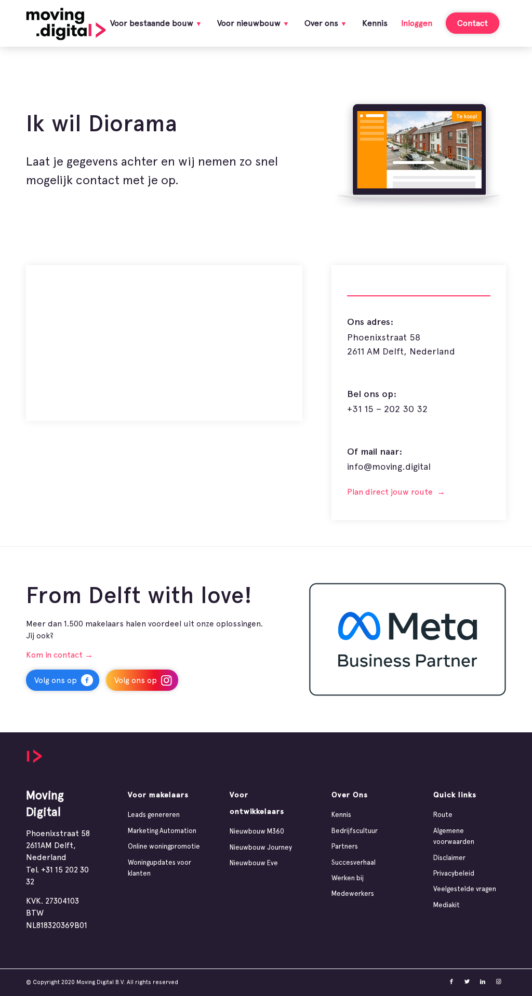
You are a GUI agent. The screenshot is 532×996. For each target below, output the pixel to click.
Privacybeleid (453, 873)
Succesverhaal (353, 862)
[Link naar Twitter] (467, 982)
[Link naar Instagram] (498, 982)
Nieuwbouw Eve (254, 863)
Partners (344, 846)
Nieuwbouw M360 (257, 831)
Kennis (341, 814)
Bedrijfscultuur (354, 831)
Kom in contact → (59, 655)
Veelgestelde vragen (464, 889)
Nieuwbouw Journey (261, 847)
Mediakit (446, 905)
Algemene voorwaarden (453, 836)
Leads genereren (154, 814)
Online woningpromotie (164, 846)
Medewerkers (352, 893)
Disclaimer (449, 858)
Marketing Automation (162, 831)
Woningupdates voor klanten (159, 867)
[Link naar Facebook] (451, 982)
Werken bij (347, 878)
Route (443, 814)
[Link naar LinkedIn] (482, 982)
